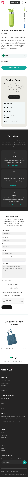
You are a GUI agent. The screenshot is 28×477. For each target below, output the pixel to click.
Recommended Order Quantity (10, 116)
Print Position (8, 112)
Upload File (14, 288)
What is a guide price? (10, 121)
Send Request (7, 307)
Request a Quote (15, 2)
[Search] (23, 3)
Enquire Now (14, 97)
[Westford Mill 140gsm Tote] (11, 337)
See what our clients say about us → (14, 361)
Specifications (8, 103)
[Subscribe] (25, 462)
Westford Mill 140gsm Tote (8, 349)
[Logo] (7, 369)
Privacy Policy (17, 295)
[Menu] (25, 2)
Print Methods (8, 108)
